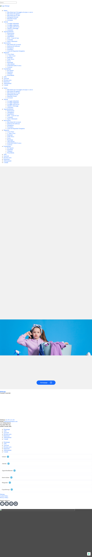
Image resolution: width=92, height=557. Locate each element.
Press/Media (10, 75)
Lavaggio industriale (13, 23)
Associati (6, 78)
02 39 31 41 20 (10, 420)
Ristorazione (10, 33)
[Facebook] (2, 503)
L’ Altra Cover (11, 56)
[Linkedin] (11, 503)
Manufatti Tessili (12, 18)
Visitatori (9, 73)
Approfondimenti (8, 31)
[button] (46, 456)
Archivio (9, 67)
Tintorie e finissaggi (12, 28)
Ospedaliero (10, 36)
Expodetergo (7, 69)
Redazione (7, 82)
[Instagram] (6, 503)
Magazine (6, 52)
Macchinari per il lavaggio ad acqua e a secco (20, 12)
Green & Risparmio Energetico (16, 51)
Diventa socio (7, 80)
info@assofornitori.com (10, 421)
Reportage (10, 62)
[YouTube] (15, 503)
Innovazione (7, 43)
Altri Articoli (10, 64)
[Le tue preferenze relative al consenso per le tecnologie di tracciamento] (89, 554)
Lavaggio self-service (13, 27)
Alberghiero (10, 35)
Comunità (10, 39)
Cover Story (10, 54)
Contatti (6, 85)
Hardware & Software (13, 46)
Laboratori (10, 30)
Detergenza (10, 48)
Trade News (10, 59)
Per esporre (10, 70)
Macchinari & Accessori (14, 44)
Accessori (10, 20)
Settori (5, 10)
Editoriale (10, 57)
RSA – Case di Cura (13, 38)
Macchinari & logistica (13, 14)
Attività (6, 22)
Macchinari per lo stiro (13, 15)
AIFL (5, 77)
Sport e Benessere (12, 41)
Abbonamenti (7, 83)
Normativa (10, 49)
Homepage (7, 429)
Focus (9, 60)
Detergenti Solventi (12, 17)
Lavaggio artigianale (13, 25)
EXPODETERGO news (14, 65)
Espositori (10, 72)
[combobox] (8, 3)
